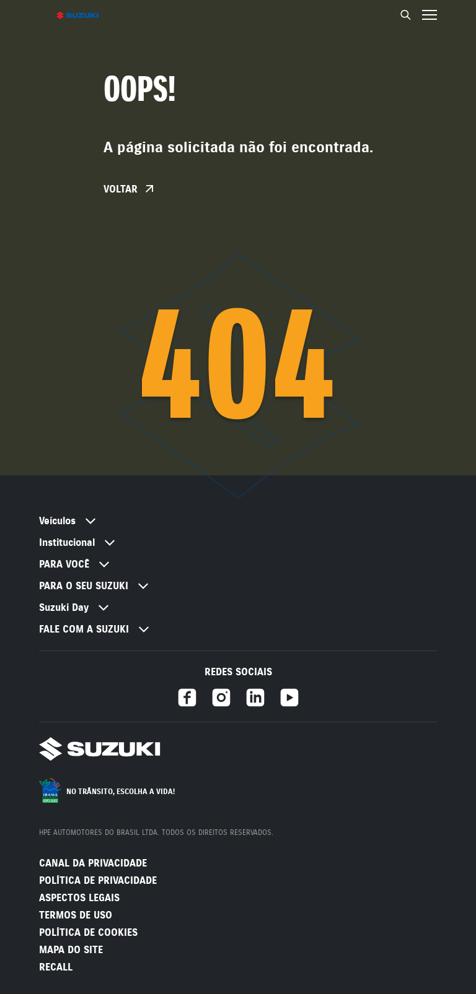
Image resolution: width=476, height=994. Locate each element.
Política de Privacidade (98, 880)
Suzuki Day (64, 607)
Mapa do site (71, 950)
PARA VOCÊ (64, 564)
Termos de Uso (75, 915)
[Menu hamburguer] (429, 15)
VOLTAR (122, 189)
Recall (56, 967)
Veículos (57, 521)
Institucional (67, 542)
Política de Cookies (88, 932)
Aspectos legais (79, 898)
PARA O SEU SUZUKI (83, 586)
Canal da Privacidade (93, 863)
